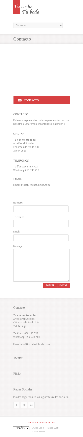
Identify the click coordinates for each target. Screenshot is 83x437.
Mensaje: (18, 246)
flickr (31, 403)
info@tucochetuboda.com (35, 185)
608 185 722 (31, 166)
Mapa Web (53, 428)
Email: (16, 231)
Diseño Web (38, 431)
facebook (16, 403)
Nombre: (18, 202)
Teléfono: (18, 217)
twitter (24, 403)
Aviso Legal (38, 428)
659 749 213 (32, 170)
